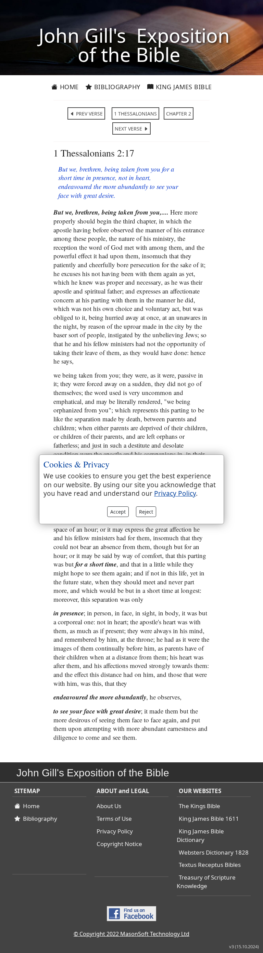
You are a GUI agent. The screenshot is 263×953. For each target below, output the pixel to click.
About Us (109, 806)
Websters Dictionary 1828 (214, 852)
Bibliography (116, 87)
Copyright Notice (119, 844)
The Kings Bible (199, 806)
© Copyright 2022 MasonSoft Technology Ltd (131, 934)
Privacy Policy (115, 831)
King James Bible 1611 (209, 818)
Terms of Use (114, 818)
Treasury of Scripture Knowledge (206, 881)
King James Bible (183, 87)
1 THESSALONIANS (135, 113)
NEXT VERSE (129, 128)
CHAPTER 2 (178, 113)
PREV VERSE (89, 113)
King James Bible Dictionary (200, 835)
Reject (146, 511)
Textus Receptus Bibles (210, 865)
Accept (118, 511)
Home (68, 87)
